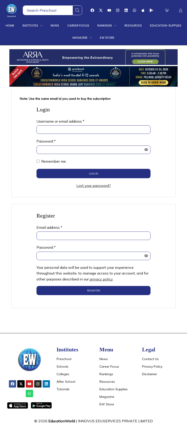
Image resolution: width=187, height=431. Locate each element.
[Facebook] (92, 10)
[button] (167, 10)
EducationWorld (61, 421)
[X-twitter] (100, 10)
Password (46, 140)
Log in (93, 173)
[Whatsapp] (134, 10)
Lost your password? (93, 185)
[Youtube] (109, 10)
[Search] (77, 10)
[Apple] (143, 10)
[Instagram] (117, 10)
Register (93, 290)
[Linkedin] (126, 10)
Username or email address (60, 121)
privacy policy (101, 279)
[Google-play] (151, 10)
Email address (49, 227)
